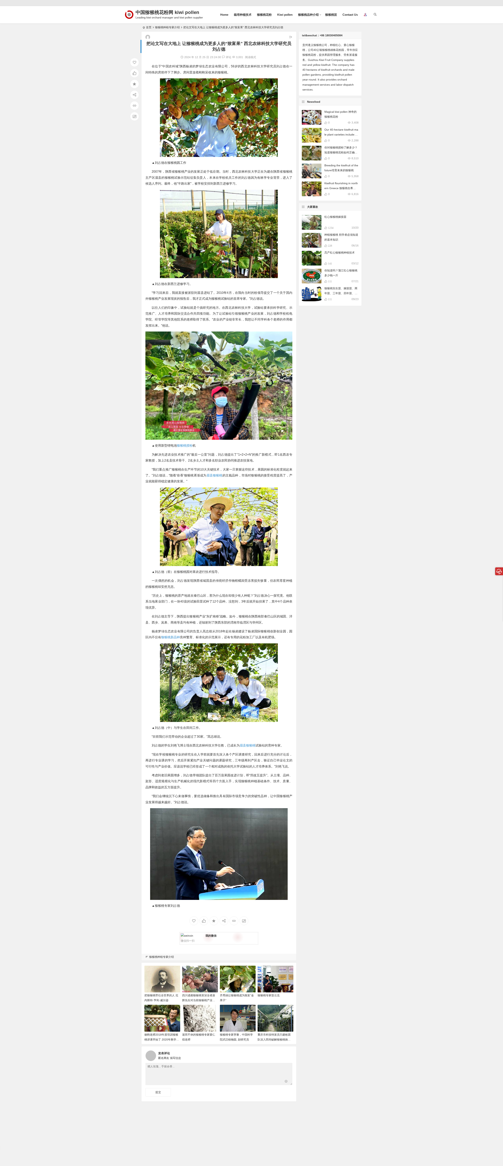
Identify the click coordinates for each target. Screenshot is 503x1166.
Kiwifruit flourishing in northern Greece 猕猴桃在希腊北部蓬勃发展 (341, 188)
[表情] (286, 1081)
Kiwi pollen (285, 14)
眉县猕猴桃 (214, 475)
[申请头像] (288, 1055)
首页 (148, 27)
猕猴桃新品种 (170, 637)
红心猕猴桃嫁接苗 (335, 216)
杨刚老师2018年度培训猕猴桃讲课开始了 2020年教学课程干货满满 (161, 1039)
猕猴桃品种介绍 (308, 14)
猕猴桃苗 (331, 14)
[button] (365, 15)
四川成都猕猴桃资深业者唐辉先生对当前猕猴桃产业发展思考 (198, 1000)
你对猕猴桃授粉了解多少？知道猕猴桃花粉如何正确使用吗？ (340, 152)
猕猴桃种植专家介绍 (167, 27)
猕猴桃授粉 (185, 445)
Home (224, 14)
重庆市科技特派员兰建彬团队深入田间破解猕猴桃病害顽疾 (274, 1039)
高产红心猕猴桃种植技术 (339, 252)
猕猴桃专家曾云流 (269, 995)
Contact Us (350, 14)
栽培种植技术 (243, 14)
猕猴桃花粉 (264, 14)
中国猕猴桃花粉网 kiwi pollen (167, 12)
